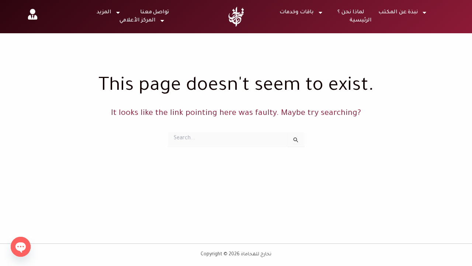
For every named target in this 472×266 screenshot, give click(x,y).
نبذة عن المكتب (398, 13)
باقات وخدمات (297, 13)
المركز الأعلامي (137, 21)
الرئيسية (361, 21)
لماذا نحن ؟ (350, 13)
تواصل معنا (154, 13)
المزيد (104, 13)
